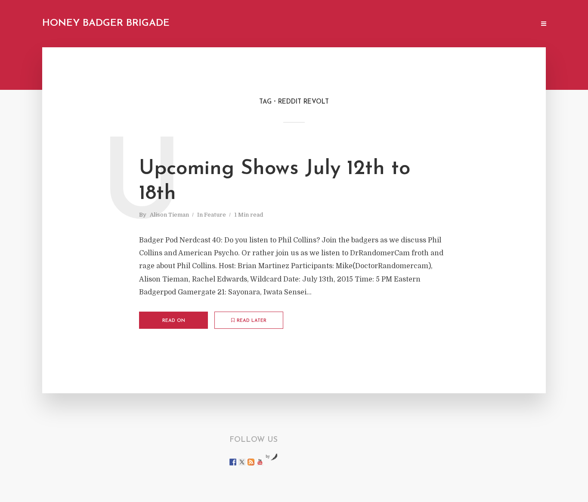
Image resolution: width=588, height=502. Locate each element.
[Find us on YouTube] (260, 462)
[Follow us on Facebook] (232, 462)
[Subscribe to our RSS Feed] (251, 462)
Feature (215, 214)
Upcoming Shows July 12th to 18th (274, 181)
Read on (173, 320)
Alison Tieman (169, 214)
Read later (251, 320)
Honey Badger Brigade (106, 23)
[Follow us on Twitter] (241, 462)
